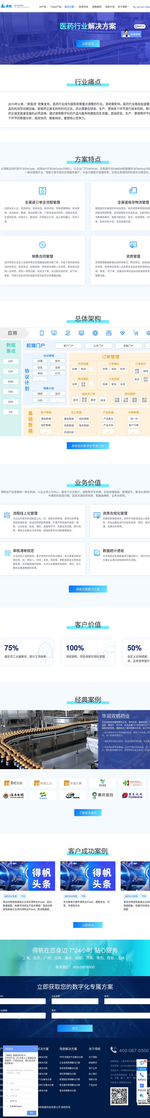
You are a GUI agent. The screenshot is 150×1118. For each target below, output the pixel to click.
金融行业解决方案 (39, 1073)
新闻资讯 (93, 1062)
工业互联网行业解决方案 (42, 1084)
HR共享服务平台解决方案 (71, 1056)
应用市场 (83, 6)
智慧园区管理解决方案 (69, 1079)
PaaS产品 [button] (56, 6)
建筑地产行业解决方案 (41, 1079)
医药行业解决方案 (39, 1068)
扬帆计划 (110, 6)
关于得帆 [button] (122, 6)
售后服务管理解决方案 (69, 1084)
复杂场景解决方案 (67, 1090)
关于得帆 (93, 1056)
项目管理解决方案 (67, 1073)
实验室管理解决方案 (68, 1068)
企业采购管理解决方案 (69, 1062)
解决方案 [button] (69, 6)
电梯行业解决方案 (39, 1090)
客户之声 (93, 1068)
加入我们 (93, 1073)
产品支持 (93, 1084)
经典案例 (97, 6)
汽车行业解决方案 (39, 1056)
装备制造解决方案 (39, 1062)
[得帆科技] (18, 6)
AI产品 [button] (42, 6)
